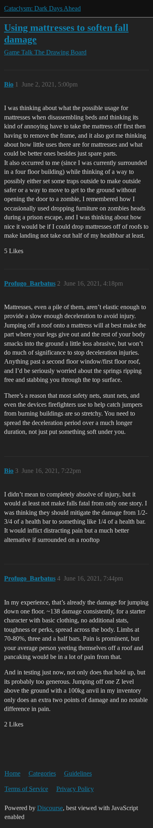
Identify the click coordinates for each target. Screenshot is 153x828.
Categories (42, 773)
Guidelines (78, 773)
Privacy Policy (75, 788)
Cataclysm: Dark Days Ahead (42, 8)
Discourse (50, 807)
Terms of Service (26, 788)
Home (12, 773)
